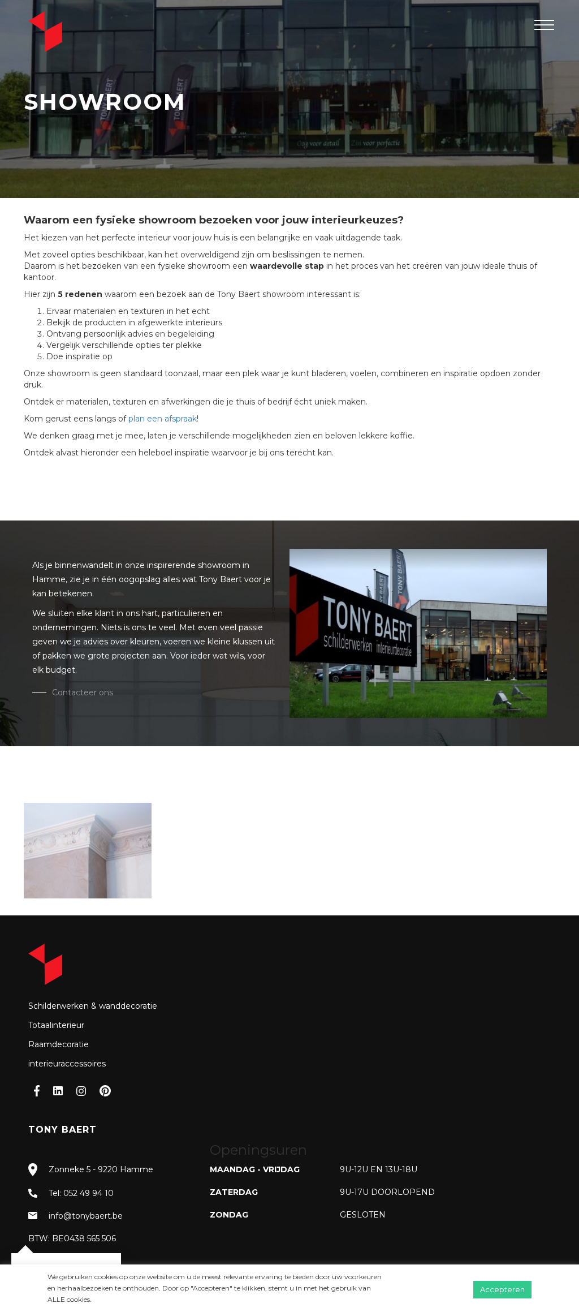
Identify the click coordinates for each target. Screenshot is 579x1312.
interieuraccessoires (67, 1064)
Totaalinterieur (56, 1025)
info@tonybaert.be (86, 1216)
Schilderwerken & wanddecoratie (92, 1006)
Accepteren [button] (502, 1289)
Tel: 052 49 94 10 (81, 1193)
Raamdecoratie (58, 1044)
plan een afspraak (162, 419)
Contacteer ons (82, 692)
